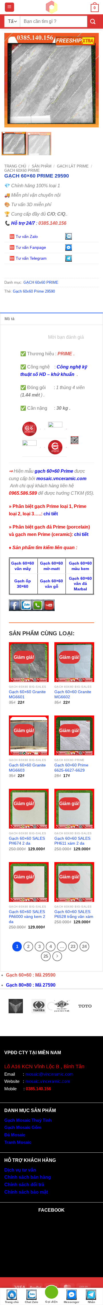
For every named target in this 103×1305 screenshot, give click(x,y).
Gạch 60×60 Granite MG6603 (27, 767)
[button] (9, 7)
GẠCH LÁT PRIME (73, 166)
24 (84, 946)
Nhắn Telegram (91, 1302)
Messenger (71, 1302)
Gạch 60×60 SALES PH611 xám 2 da (72, 841)
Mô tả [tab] (9, 319)
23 (73, 946)
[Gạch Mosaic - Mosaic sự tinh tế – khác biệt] (51, 7)
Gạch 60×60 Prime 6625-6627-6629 (71, 767)
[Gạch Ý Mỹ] (62, 1006)
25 (45, 956)
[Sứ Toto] (85, 1006)
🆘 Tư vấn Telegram (28, 258)
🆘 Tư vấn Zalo (24, 236)
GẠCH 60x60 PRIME (22, 170)
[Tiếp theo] (57, 956)
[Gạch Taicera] (38, 1006)
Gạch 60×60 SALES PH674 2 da (27, 841)
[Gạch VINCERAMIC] (15, 1006)
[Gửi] (93, 21)
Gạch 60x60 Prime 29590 (34, 291)
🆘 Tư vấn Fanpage (27, 247)
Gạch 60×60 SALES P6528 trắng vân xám (73, 914)
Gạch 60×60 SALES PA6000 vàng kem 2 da (27, 917)
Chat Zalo (31, 1302)
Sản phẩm (42, 166)
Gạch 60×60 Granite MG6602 (72, 694)
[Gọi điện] (51, 1293)
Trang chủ (15, 166)
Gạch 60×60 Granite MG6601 (27, 694)
